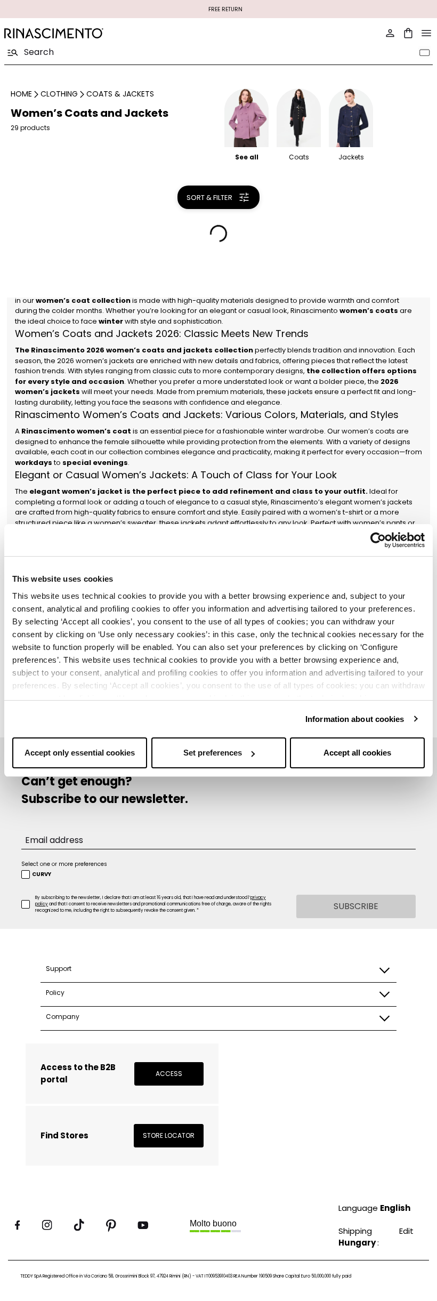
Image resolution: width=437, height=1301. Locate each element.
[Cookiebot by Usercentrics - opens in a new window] (378, 540)
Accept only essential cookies (80, 752)
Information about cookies (354, 719)
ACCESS (169, 1073)
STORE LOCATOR (169, 1135)
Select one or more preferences (64, 864)
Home (21, 94)
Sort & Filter (209, 197)
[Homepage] (108, 33)
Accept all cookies (357, 752)
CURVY (41, 874)
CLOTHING (59, 94)
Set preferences (212, 752)
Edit (406, 1230)
